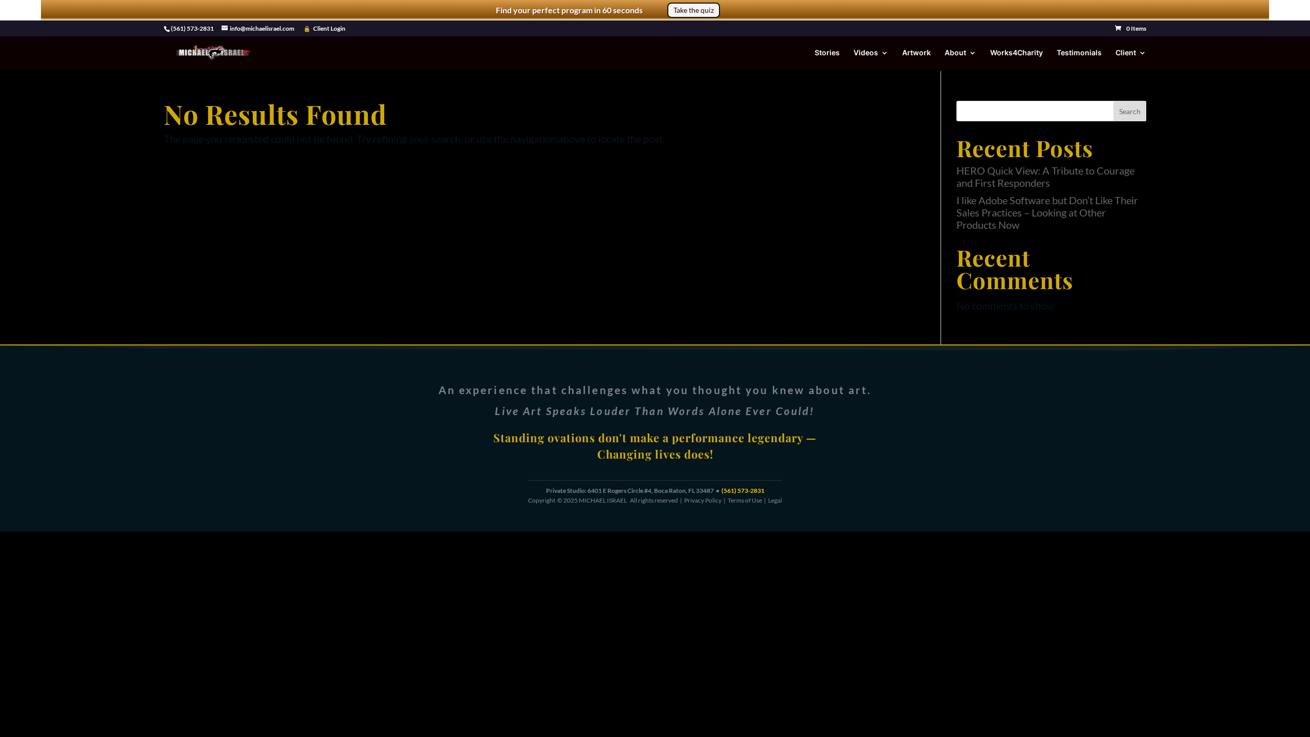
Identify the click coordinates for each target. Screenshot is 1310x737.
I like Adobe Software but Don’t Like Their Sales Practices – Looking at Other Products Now (1047, 212)
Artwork (916, 53)
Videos (866, 53)
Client (1126, 53)
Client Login (329, 29)
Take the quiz (693, 10)
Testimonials (1079, 53)
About (955, 53)
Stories (827, 53)
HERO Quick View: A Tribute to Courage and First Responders (1045, 176)
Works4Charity (1016, 53)
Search (1130, 111)
